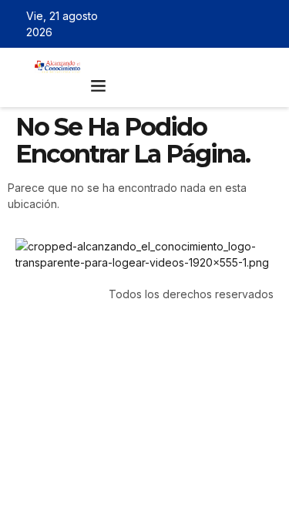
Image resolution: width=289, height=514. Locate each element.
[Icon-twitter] (223, 24)
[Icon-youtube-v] (268, 24)
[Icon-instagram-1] (246, 24)
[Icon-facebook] (201, 24)
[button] (98, 85)
